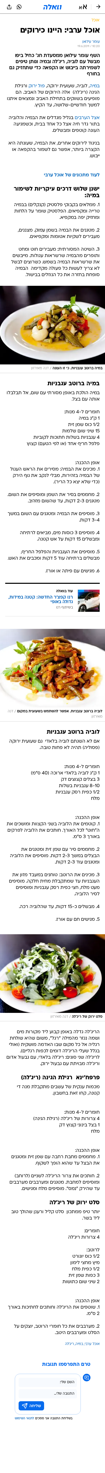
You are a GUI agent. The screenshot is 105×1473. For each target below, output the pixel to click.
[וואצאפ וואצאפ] (19, 6)
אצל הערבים (87, 118)
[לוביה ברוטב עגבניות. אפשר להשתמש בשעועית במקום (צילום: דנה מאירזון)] (52, 675)
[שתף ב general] (9, 7)
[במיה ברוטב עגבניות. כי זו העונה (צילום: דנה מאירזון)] (52, 329)
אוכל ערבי (92, 1344)
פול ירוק (37, 86)
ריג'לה (69, 1344)
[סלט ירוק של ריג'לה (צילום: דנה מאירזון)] (52, 978)
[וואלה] (52, 6)
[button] (83, 7)
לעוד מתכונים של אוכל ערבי (72, 175)
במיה (95, 86)
